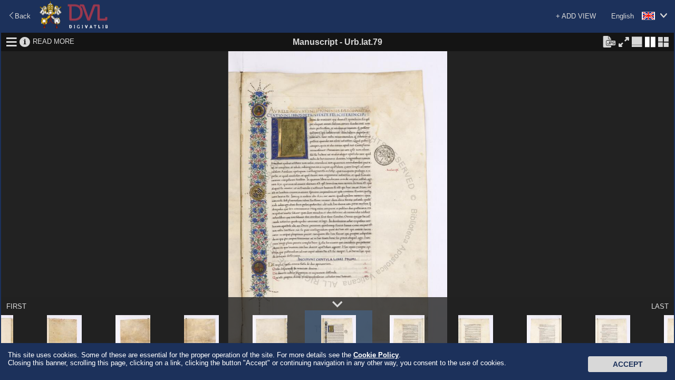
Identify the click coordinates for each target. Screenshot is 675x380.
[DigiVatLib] (74, 27)
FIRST (16, 306)
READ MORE (53, 41)
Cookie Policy (376, 355)
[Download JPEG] (609, 41)
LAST (660, 306)
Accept (628, 364)
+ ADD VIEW (576, 16)
